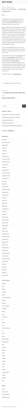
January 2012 (5, 250)
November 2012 (6, 236)
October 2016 (5, 178)
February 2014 (5, 220)
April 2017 (4, 167)
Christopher (11, 57)
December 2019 (6, 142)
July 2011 (4, 264)
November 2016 (6, 175)
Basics (3, 289)
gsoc (3, 314)
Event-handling (5, 306)
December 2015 (6, 189)
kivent (3, 322)
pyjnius (3, 350)
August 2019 (5, 145)
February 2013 (5, 233)
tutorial (3, 369)
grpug (3, 311)
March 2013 (5, 231)
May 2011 (4, 269)
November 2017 (6, 161)
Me (17, 57)
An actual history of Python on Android (11, 114)
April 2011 (4, 272)
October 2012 (5, 239)
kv (2, 330)
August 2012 (5, 242)
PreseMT (19, 55)
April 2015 (4, 203)
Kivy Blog (7, 2)
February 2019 (5, 156)
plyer (3, 344)
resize (3, 364)
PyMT (3, 353)
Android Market (15, 60)
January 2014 (5, 222)
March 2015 (5, 206)
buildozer (4, 292)
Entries (5, 391)
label (3, 333)
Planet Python (16, 83)
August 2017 (5, 164)
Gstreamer (4, 317)
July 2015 (4, 197)
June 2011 (4, 267)
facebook (4, 308)
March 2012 (5, 244)
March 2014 (5, 217)
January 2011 (5, 275)
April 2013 (4, 228)
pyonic (3, 355)
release (4, 361)
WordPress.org (5, 397)
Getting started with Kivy (8, 120)
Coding (6, 83)
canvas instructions (6, 297)
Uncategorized (5, 372)
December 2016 (6, 173)
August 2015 (5, 195)
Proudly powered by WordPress (9, 406)
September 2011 (6, 258)
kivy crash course (6, 328)
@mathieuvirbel (17, 74)
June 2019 (4, 150)
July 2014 (4, 211)
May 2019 (4, 153)
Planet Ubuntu (5, 341)
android (4, 283)
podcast (4, 347)
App (3, 286)
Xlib (3, 380)
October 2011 (5, 256)
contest (4, 303)
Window (4, 377)
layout (3, 336)
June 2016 (4, 181)
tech (3, 366)
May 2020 (4, 139)
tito (12, 7)
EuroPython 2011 (13, 20)
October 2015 (5, 192)
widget (3, 375)
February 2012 (5, 247)
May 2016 (4, 184)
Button (3, 294)
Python (3, 358)
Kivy (3, 27)
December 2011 (6, 253)
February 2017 (5, 170)
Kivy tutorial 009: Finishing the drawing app (12, 125)
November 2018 (6, 159)
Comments (5, 394)
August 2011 (5, 261)
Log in (3, 389)
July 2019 (4, 148)
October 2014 (5, 209)
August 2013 (5, 225)
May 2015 (4, 200)
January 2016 (5, 186)
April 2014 (4, 214)
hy (2, 319)
